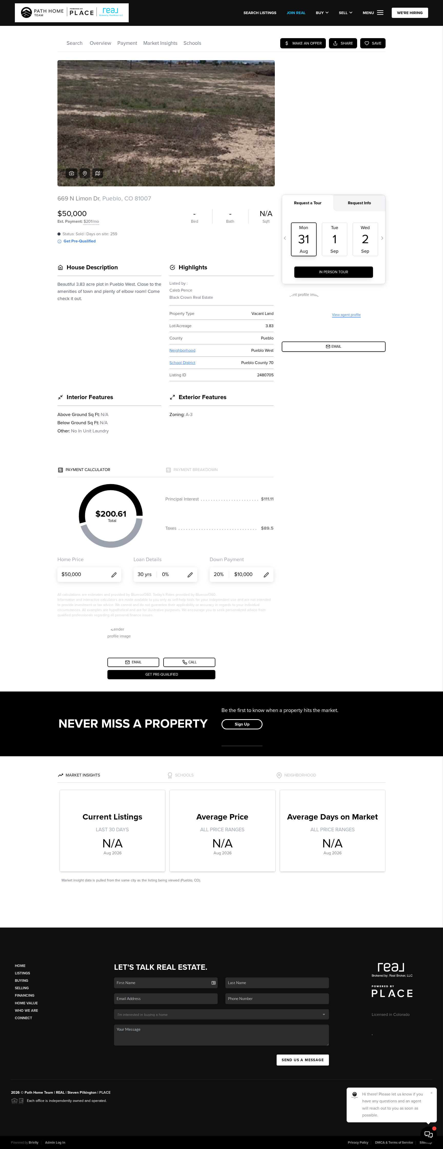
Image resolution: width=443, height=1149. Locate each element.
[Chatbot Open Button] (428, 1134)
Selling (22, 988)
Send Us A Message (303, 1060)
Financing (24, 995)
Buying (21, 980)
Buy (320, 12)
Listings (22, 973)
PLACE (104, 1092)
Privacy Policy (358, 1143)
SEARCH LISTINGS (260, 12)
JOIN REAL (296, 12)
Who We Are (26, 1010)
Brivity (33, 1143)
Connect (23, 1018)
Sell (343, 12)
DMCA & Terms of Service (394, 1143)
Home (20, 966)
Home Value (26, 1003)
